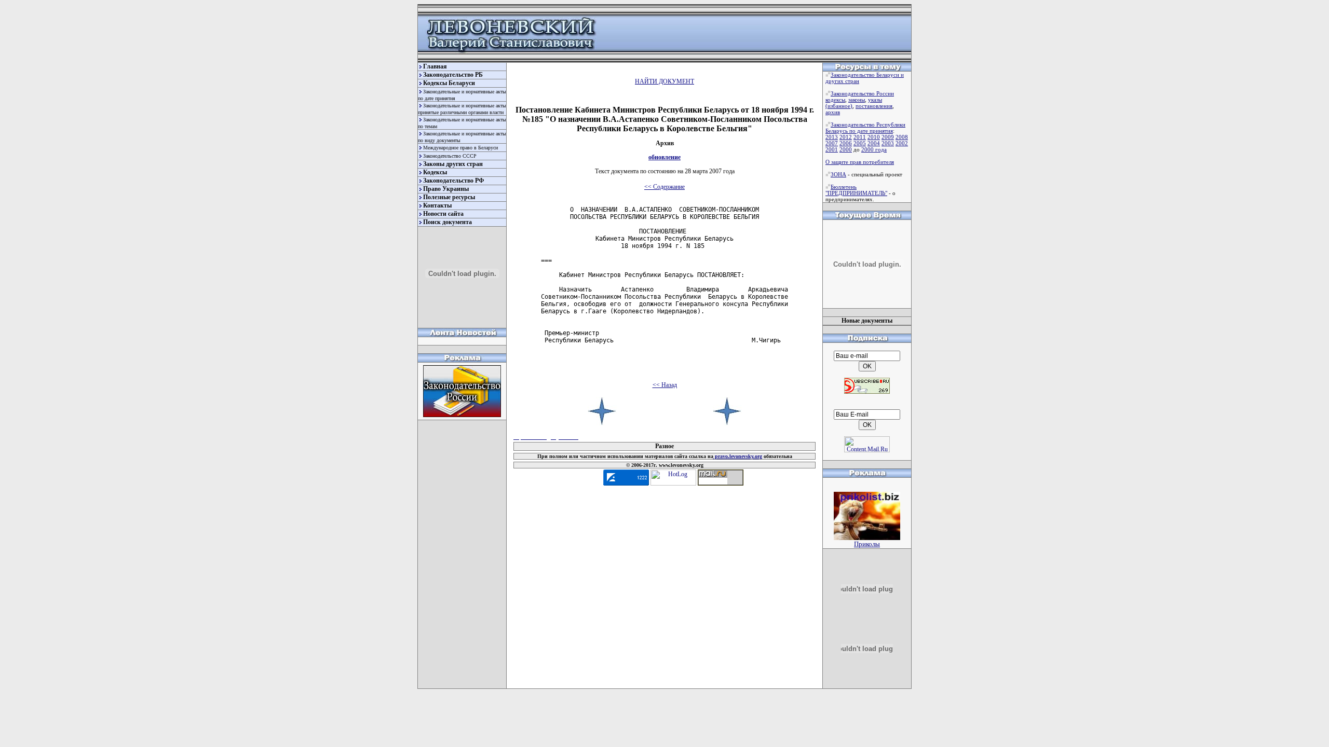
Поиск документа (447, 222)
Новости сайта (443, 213)
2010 (873, 137)
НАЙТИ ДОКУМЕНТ (664, 81)
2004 (873, 143)
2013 (831, 137)
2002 (902, 143)
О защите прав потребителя (859, 162)
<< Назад (665, 385)
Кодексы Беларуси (449, 83)
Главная (435, 66)
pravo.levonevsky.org (737, 456)
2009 (888, 137)
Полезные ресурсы (449, 197)
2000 (845, 149)
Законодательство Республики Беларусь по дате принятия (865, 127)
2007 (831, 143)
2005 (859, 143)
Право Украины (446, 188)
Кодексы (435, 172)
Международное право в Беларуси (460, 147)
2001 (831, 149)
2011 (859, 137)
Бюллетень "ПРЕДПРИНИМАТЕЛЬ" (856, 190)
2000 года (874, 149)
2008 (902, 137)
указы (875, 99)
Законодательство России (862, 93)
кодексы (835, 99)
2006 (845, 143)
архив (832, 112)
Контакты (437, 205)
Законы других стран (453, 164)
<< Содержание (664, 186)
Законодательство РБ (453, 74)
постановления (874, 106)
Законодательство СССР (450, 156)
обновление (664, 157)
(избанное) (838, 106)
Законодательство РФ (453, 180)
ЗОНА (838, 174)
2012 (845, 137)
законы (856, 99)
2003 (888, 143)
